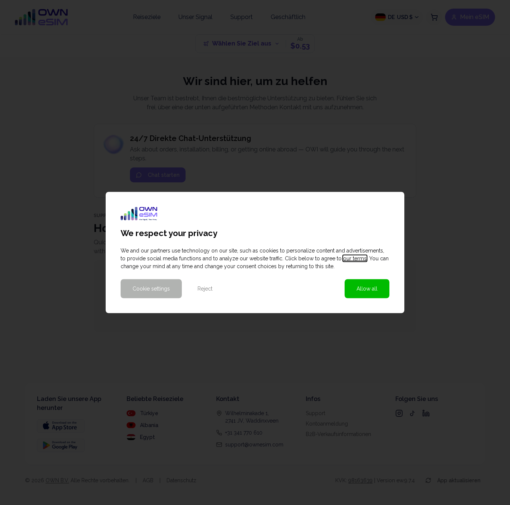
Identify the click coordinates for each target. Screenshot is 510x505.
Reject (205, 289)
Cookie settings (151, 289)
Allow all (367, 289)
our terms (355, 258)
